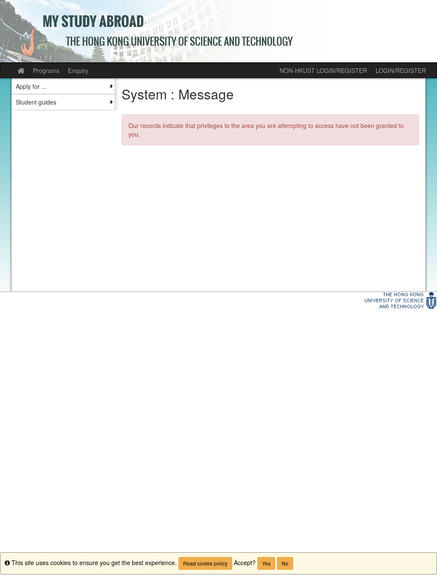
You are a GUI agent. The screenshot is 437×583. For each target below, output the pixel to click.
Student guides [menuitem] (36, 102)
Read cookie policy (205, 563)
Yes (266, 563)
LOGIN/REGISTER (401, 70)
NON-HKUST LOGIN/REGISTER (323, 70)
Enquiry (78, 70)
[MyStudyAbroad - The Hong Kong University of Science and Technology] (218, 31)
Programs (46, 70)
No (285, 563)
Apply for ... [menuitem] (31, 86)
